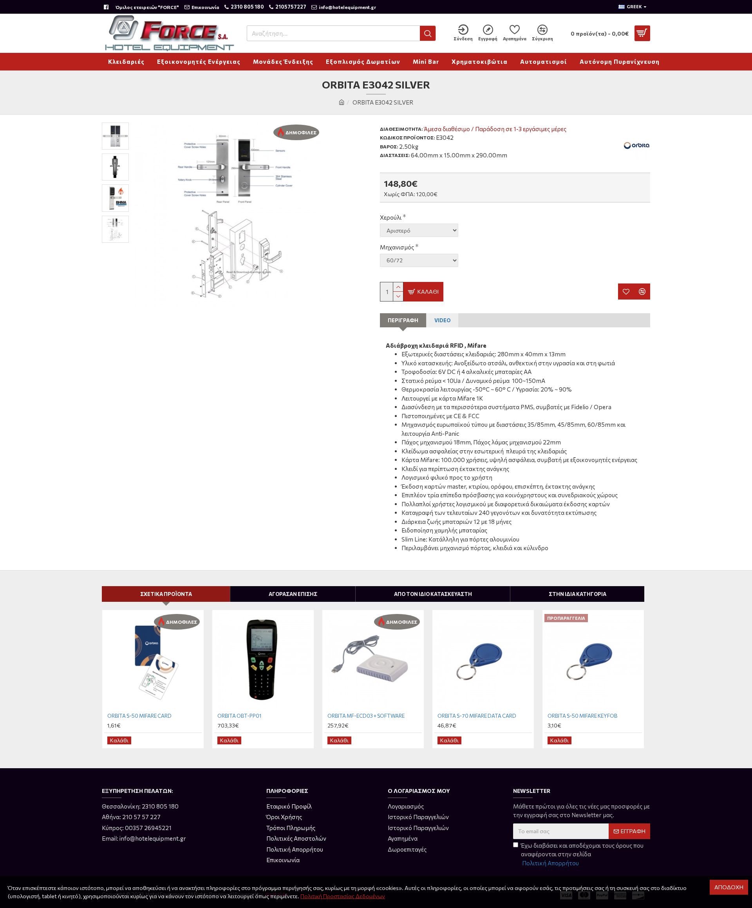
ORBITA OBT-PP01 (239, 716)
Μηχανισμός (397, 247)
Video (442, 320)
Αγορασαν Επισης (293, 594)
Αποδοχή (728, 887)
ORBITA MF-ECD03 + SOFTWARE (366, 716)
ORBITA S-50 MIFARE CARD (139, 716)
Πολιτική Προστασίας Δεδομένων (342, 896)
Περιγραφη (403, 320)
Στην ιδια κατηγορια (577, 594)
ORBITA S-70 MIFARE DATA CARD (476, 716)
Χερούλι (390, 217)
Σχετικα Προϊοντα (166, 594)
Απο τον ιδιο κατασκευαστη (433, 594)
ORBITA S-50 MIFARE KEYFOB (582, 716)
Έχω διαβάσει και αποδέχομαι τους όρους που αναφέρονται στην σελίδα (582, 854)
